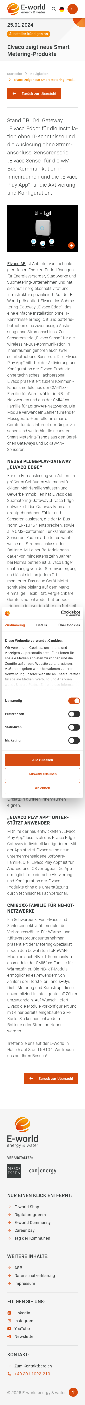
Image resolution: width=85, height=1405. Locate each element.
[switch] (74, 714)
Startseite (14, 73)
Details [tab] (41, 625)
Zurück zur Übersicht (39, 93)
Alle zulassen (42, 760)
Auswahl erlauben (42, 774)
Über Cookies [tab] (69, 625)
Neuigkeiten (39, 73)
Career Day (24, 1230)
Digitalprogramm (30, 1214)
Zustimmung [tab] (15, 625)
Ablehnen (42, 788)
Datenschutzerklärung (34, 1275)
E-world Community (32, 1222)
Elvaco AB (16, 263)
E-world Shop (26, 1206)
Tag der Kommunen (32, 1238)
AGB (18, 1267)
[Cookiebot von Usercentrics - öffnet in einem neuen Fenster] (62, 613)
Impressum (24, 1283)
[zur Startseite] (26, 9)
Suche (53, 9)
